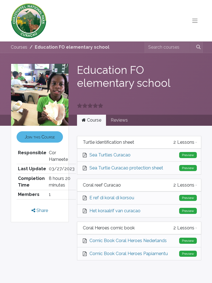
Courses (19, 47)
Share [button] (41, 210)
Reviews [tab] (119, 120)
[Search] (196, 47)
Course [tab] (93, 120)
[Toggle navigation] (195, 20)
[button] (40, 136)
